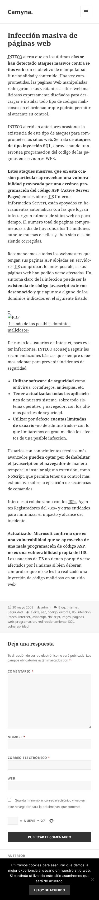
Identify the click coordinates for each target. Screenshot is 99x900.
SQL (71, 621)
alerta (35, 612)
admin (45, 607)
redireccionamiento (52, 621)
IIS (74, 612)
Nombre (17, 737)
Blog (61, 607)
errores (64, 612)
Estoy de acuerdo (49, 890)
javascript (39, 617)
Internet (72, 607)
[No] (92, 879)
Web (11, 778)
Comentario (21, 671)
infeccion (84, 612)
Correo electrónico (29, 757)
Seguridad (15, 612)
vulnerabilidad (18, 626)
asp (43, 612)
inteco (12, 617)
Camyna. (20, 12)
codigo (53, 612)
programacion (25, 621)
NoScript (16, 476)
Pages (66, 617)
